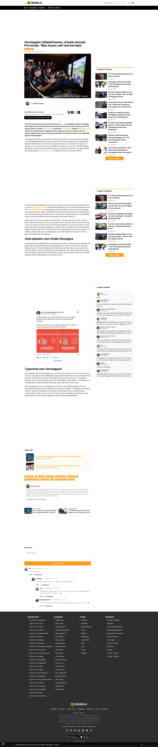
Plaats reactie (57, 563)
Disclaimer (105, 709)
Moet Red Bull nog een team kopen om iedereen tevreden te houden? (37, 745)
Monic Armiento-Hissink (107, 309)
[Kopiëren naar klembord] (79, 112)
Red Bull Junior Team (35, 210)
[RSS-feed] (83, 730)
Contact (97, 709)
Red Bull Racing (84, 128)
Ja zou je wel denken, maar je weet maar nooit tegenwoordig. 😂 (114, 305)
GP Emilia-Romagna (72, 476)
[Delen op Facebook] (69, 112)
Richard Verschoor (39, 207)
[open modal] (132, 3)
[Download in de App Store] (85, 736)
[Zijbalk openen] (25, 3)
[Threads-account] (91, 730)
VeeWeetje (103, 318)
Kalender (42, 8)
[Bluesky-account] (87, 730)
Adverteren (89, 709)
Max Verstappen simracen (32, 479)
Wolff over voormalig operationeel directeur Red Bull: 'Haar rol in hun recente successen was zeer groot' (58, 466)
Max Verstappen (29, 49)
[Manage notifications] (3, 743)
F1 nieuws (41, 476)
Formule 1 (62, 709)
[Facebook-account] (71, 730)
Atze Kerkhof (47, 128)
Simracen (71, 479)
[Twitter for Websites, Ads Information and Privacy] (78, 354)
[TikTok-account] (79, 730)
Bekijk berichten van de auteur (37, 499)
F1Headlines (81, 709)
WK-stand (51, 8)
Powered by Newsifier (79, 741)
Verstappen (33, 8)
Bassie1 (102, 363)
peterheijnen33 (105, 300)
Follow (53, 314)
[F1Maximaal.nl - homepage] (34, 2)
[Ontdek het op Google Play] (73, 736)
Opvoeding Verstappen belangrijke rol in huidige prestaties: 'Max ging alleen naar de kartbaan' (58, 457)
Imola (62, 124)
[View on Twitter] (78, 313)
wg (101, 293)
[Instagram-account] (75, 730)
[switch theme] (129, 3)
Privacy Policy (71, 709)
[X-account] (67, 730)
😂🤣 (98, 297)
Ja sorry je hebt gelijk (103, 367)
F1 (27, 8)
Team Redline (67, 128)
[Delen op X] (72, 112)
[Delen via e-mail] (75, 112)
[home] (25, 7)
